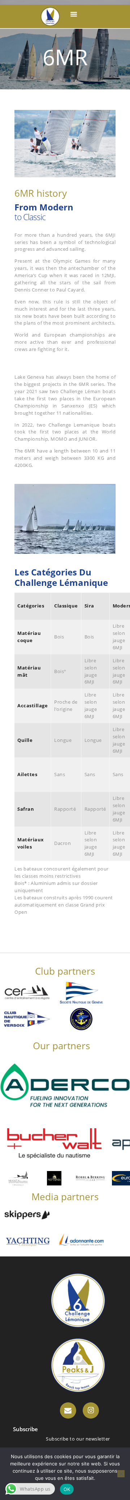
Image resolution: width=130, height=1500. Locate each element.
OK (67, 1489)
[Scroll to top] (117, 1488)
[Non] (121, 1473)
